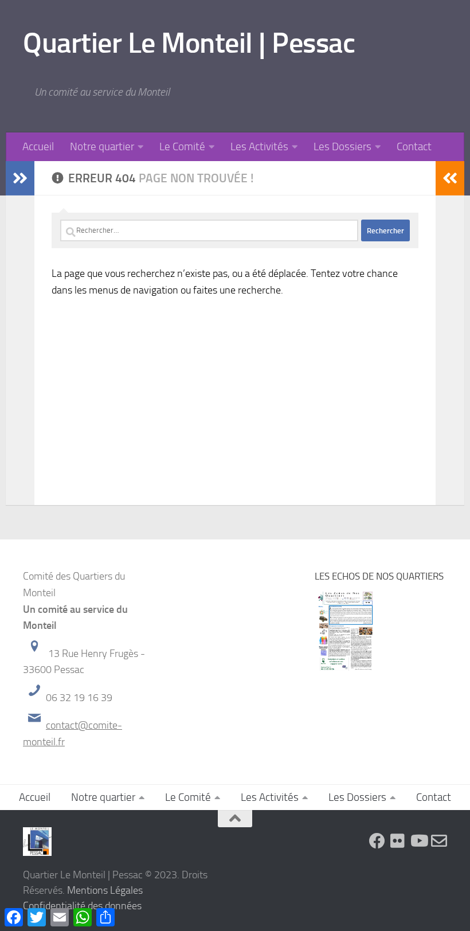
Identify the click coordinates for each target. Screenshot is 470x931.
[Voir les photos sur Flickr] (398, 841)
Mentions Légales (105, 890)
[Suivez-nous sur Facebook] (377, 841)
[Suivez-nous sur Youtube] (418, 841)
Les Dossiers (342, 146)
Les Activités (259, 146)
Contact (414, 146)
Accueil (38, 146)
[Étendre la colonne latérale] (20, 178)
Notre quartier (102, 146)
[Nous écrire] (439, 841)
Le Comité (182, 146)
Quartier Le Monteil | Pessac (189, 43)
